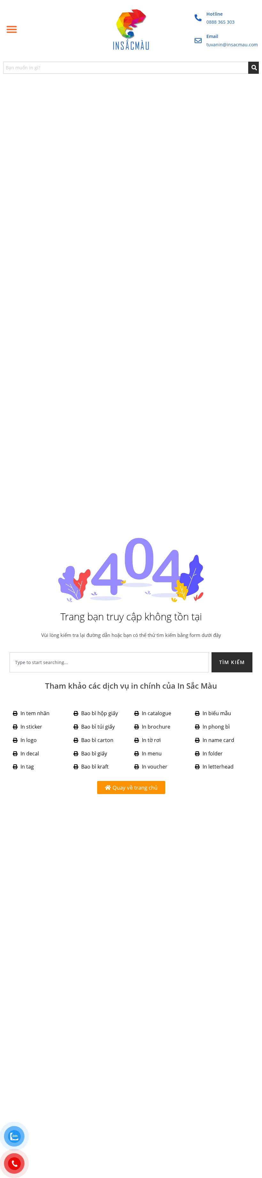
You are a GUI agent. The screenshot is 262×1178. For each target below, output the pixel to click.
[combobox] (125, 68)
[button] (11, 29)
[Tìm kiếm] (253, 68)
